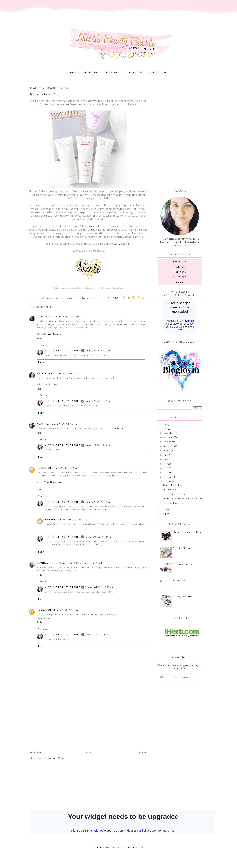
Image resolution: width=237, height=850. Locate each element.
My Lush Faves (170, 489)
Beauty (50, 298)
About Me (90, 72)
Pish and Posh (135, 847)
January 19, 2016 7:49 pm (66, 316)
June (165, 459)
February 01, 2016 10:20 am (99, 587)
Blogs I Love (157, 72)
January (167, 481)
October (167, 441)
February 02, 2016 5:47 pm (76, 519)
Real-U (56, 298)
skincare (77, 298)
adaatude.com (116, 428)
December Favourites (173, 502)
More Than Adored (53, 481)
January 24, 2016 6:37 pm (66, 373)
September (168, 446)
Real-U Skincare (66, 298)
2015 (163, 509)
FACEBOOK (179, 261)
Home (74, 72)
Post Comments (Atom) (53, 757)
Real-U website (121, 243)
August (166, 450)
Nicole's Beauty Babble (62, 350)
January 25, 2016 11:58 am (63, 423)
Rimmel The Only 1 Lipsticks (187, 531)
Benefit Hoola (180, 580)
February (167, 477)
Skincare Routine (88, 298)
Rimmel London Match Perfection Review (182, 498)
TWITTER (180, 267)
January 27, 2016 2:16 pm (97, 501)
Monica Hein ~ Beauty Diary (58, 562)
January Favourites (172, 485)
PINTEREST (179, 277)
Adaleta (43, 423)
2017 (163, 424)
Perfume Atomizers (182, 564)
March (166, 472)
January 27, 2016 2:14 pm (97, 401)
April (165, 468)
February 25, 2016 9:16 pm (65, 610)
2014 (163, 514)
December (168, 432)
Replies (43, 345)
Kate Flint (45, 373)
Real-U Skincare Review (174, 494)
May (165, 463)
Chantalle (45, 316)
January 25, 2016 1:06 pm (64, 468)
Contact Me (134, 72)
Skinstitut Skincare (182, 548)
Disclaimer (111, 72)
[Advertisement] (88, 723)
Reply (39, 338)
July (165, 454)
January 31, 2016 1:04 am (92, 562)
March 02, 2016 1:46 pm (97, 634)
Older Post (140, 752)
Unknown (44, 468)
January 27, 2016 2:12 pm (97, 350)
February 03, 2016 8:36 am (98, 536)
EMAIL (179, 282)
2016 (163, 429)
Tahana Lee (53, 519)
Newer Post (35, 752)
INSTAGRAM (180, 272)
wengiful (48, 617)
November (168, 437)
